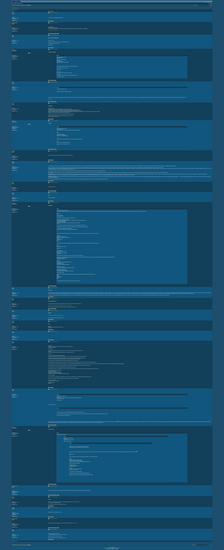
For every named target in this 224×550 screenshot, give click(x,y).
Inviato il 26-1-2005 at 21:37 (54, 192)
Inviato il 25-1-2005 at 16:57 (54, 120)
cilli (12, 35)
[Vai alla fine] (211, 5)
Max (12, 82)
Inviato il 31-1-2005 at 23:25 (54, 321)
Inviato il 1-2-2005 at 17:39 (53, 341)
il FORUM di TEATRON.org (16, 5)
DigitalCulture (23, 5)
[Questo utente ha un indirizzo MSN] (58, 33)
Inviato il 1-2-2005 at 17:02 (53, 331)
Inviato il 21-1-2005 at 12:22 (54, 12)
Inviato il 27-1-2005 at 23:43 (54, 202)
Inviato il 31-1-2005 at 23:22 (54, 310)
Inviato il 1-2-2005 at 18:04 (53, 389)
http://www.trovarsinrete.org (73, 469)
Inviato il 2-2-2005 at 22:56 (53, 496)
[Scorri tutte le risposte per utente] (52, 21)
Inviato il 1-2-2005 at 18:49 (53, 426)
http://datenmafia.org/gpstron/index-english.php (55, 315)
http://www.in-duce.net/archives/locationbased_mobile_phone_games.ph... (60, 305)
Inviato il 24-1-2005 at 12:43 (54, 35)
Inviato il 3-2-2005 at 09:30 (53, 518)
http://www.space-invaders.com (53, 30)
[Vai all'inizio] (211, 545)
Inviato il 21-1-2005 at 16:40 (54, 22)
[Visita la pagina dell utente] (52, 33)
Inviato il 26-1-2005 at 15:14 (54, 182)
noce (13, 12)
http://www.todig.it (72, 466)
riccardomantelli (14, 22)
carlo (13, 49)
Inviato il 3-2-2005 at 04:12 (53, 507)
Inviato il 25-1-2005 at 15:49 (54, 103)
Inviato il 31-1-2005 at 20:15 (54, 298)
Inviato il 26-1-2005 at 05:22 (54, 161)
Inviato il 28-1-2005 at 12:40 (54, 287)
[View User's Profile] (49, 21)
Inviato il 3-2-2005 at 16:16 (53, 529)
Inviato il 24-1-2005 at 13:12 (54, 49)
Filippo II (13, 161)
